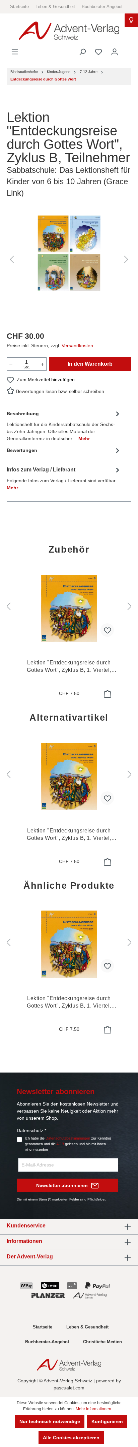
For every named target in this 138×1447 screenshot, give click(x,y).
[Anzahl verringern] (10, 364)
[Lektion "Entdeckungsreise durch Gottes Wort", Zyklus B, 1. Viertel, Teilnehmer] (69, 608)
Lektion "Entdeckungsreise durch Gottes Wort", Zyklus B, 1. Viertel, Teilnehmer (69, 667)
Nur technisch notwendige (49, 1421)
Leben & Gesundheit (55, 6)
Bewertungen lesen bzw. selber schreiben (60, 391)
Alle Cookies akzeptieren (71, 1437)
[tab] (64, 425)
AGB (60, 1144)
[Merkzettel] (98, 52)
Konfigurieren (107, 1421)
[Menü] (15, 52)
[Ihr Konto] (115, 52)
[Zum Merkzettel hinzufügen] (107, 630)
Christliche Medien (102, 1341)
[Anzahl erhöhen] (42, 364)
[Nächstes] (126, 259)
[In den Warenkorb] (107, 694)
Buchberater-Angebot (102, 6)
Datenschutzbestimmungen (68, 1138)
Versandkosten (77, 345)
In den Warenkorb (90, 364)
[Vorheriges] (12, 259)
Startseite (19, 6)
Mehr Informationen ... (95, 1409)
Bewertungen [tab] (22, 450)
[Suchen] (82, 52)
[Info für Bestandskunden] (131, 20)
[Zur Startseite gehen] (69, 31)
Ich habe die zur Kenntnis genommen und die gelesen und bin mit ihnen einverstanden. (68, 1144)
